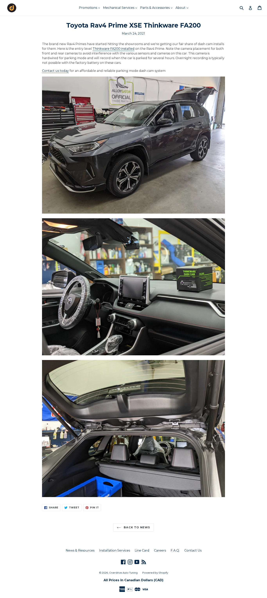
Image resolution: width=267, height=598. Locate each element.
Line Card (142, 550)
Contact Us (193, 550)
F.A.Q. (175, 550)
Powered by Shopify (155, 572)
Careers (160, 550)
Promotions (88, 8)
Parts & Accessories (155, 8)
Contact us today (55, 71)
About (181, 8)
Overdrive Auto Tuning (123, 572)
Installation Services (114, 550)
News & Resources (80, 550)
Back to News (136, 527)
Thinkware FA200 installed (113, 49)
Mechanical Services (119, 8)
